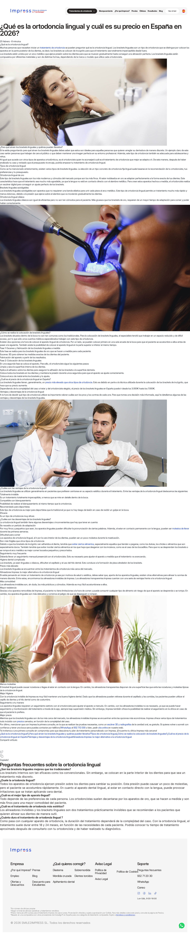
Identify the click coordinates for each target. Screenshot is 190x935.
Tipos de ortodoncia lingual (104, 733)
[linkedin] (1, 747)
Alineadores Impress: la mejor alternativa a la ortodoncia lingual (102, 737)
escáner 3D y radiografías (119, 724)
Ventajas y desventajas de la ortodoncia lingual (50, 737)
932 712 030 (79, 727)
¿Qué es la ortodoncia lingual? (14, 733)
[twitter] (1, 752)
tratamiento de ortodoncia (52, 47)
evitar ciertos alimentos (83, 544)
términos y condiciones (125, 915)
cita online (103, 727)
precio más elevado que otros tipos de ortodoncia (68, 382)
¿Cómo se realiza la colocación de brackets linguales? (142, 733)
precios (20, 721)
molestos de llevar (180, 528)
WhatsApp (66, 727)
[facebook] (1, 743)
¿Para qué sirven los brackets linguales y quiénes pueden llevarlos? (59, 733)
